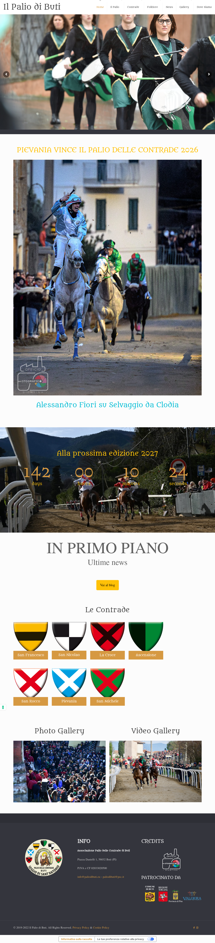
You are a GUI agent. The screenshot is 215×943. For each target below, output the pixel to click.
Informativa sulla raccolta (76, 939)
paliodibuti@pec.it (113, 877)
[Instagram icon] (197, 927)
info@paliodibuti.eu (88, 877)
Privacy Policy (81, 927)
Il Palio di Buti (31, 7)
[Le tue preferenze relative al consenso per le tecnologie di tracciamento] (3, 707)
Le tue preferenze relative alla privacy (120, 939)
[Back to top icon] (200, 936)
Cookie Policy (101, 927)
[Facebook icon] (194, 927)
